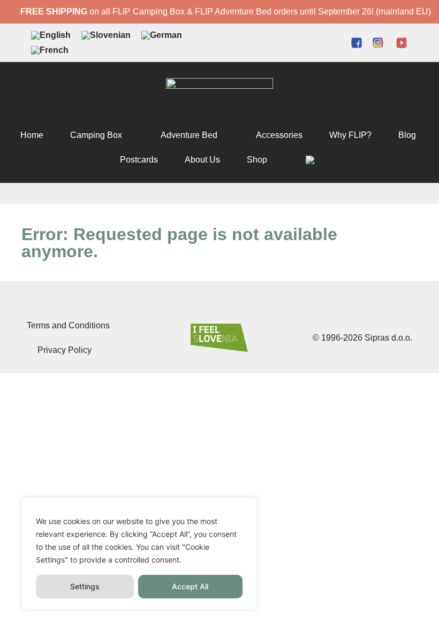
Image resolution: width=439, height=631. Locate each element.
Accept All (190, 586)
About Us (202, 159)
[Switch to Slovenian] (106, 35)
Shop (257, 159)
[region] (139, 553)
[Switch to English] (51, 35)
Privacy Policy (64, 350)
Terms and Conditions (68, 325)
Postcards (139, 159)
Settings (85, 586)
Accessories (279, 135)
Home (31, 135)
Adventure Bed (189, 135)
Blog (407, 135)
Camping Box (96, 135)
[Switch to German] (161, 35)
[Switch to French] (50, 50)
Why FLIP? (350, 135)
